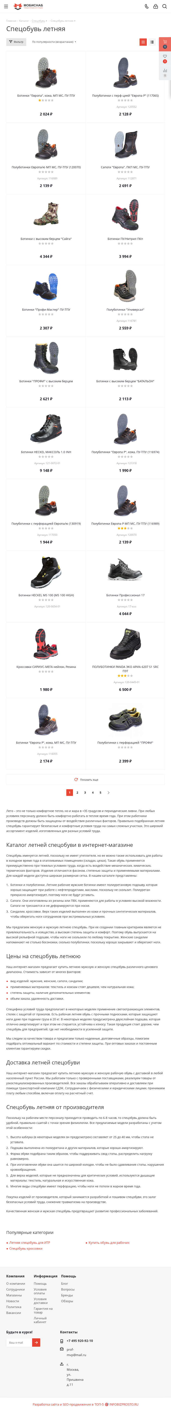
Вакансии (13, 1313)
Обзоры (67, 1301)
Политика (13, 1307)
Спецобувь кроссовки (26, 1248)
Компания (15, 1276)
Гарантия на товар (43, 1310)
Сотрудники (15, 1289)
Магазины (14, 1295)
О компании (15, 1283)
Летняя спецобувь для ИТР (29, 1242)
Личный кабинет (40, 1320)
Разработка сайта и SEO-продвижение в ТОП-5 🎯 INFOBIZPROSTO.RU (85, 1404)
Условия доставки (41, 1301)
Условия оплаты (40, 1291)
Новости (12, 1301)
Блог (64, 1283)
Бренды (67, 1295)
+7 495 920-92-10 (80, 1341)
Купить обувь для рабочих (109, 1242)
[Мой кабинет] (155, 6)
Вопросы (68, 1289)
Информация (45, 1276)
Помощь (40, 1283)
